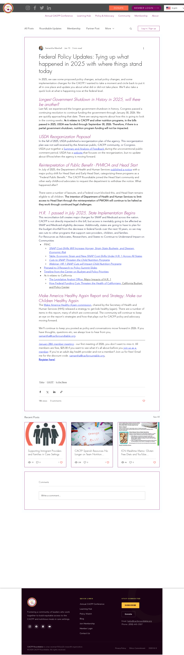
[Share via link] (61, 392)
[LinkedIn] (49, 8)
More (108, 28)
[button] (104, 17)
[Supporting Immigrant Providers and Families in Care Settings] (45, 434)
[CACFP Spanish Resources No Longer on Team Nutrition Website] (92, 434)
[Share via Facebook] (40, 392)
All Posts (29, 28)
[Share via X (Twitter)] (47, 392)
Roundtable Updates (50, 28)
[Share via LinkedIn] (54, 392)
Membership (73, 28)
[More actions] (143, 48)
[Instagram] (28, 8)
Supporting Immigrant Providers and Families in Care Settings (44, 452)
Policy (41, 382)
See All (156, 417)
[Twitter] (42, 8)
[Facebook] (35, 8)
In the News (61, 382)
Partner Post (92, 28)
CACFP (50, 382)
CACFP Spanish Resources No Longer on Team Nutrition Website (91, 452)
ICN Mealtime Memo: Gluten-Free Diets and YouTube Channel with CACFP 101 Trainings (137, 452)
